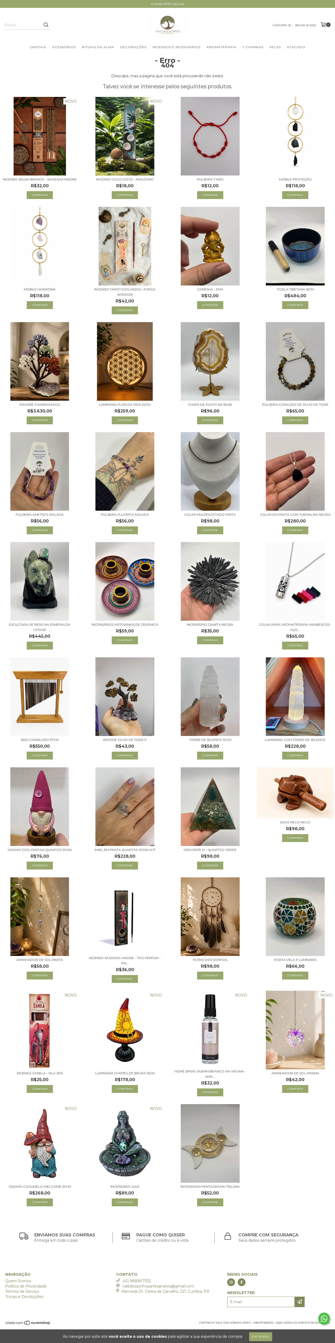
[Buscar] (46, 25)
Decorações (133, 47)
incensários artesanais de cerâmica (125, 624)
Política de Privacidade (26, 1286)
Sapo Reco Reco (295, 822)
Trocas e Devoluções (24, 1296)
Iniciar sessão (305, 25)
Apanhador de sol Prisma (295, 1073)
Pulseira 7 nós (210, 179)
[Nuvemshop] (28, 1324)
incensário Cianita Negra (210, 624)
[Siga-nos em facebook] (241, 1282)
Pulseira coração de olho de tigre (295, 404)
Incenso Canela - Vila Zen (40, 1073)
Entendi (261, 1337)
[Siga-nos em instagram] (231, 1282)
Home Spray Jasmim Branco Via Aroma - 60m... (210, 1073)
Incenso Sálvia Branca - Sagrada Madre (40, 179)
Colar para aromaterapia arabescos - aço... (295, 627)
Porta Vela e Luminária (295, 960)
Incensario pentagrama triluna (210, 1186)
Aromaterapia (221, 47)
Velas (275, 47)
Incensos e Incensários (176, 47)
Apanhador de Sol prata (39, 960)
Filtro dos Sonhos (210, 960)
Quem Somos (18, 1281)
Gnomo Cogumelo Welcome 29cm (40, 1186)
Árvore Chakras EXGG (39, 404)
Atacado (296, 47)
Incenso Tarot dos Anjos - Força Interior (124, 291)
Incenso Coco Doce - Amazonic (125, 179)
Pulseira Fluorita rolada (125, 514)
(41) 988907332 (136, 1281)
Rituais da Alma (98, 47)
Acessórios (64, 47)
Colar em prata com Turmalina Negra (295, 514)
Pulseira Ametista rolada (40, 514)
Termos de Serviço (22, 1291)
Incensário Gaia (124, 1186)
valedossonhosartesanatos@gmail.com (158, 1286)
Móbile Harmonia (40, 289)
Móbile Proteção (295, 179)
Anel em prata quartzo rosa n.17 (124, 850)
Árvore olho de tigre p (125, 740)
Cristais (38, 47)
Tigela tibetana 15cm (295, 289)
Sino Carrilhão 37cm (40, 740)
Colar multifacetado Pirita (210, 514)
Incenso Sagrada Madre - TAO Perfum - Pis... (125, 960)
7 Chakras (253, 47)
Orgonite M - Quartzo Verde (210, 850)
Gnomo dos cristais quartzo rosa (40, 850)
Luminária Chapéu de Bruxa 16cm (125, 1073)
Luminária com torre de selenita (295, 740)
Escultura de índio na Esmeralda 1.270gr (39, 627)
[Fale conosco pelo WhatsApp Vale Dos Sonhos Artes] (324, 1319)
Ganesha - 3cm (210, 289)
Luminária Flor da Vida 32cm (125, 404)
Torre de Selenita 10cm (210, 740)
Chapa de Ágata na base (210, 404)
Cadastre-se (282, 25)
